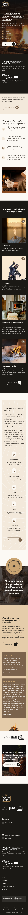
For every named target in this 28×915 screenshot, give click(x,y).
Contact (4, 883)
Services (4, 877)
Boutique (4, 880)
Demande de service (8, 886)
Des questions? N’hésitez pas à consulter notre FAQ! (12, 899)
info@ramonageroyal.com (12, 835)
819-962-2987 (9, 823)
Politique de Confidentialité (14, 912)
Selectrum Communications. (16, 910)
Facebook (8, 838)
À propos (4, 889)
